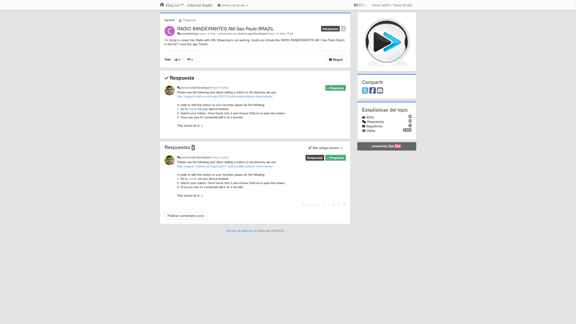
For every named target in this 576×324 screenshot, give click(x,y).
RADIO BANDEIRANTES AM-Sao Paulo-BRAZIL (225, 28)
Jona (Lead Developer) (253, 34)
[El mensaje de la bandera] (324, 204)
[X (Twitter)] (365, 90)
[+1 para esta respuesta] (333, 204)
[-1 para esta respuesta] (344, 204)
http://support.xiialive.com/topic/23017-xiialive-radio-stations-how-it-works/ (225, 96)
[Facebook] (372, 90)
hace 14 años (220, 88)
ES (361, 5)
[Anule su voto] (339, 204)
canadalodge (189, 34)
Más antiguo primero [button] (326, 148)
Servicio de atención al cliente (246, 230)
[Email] (380, 90)
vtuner (193, 109)
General (169, 20)
